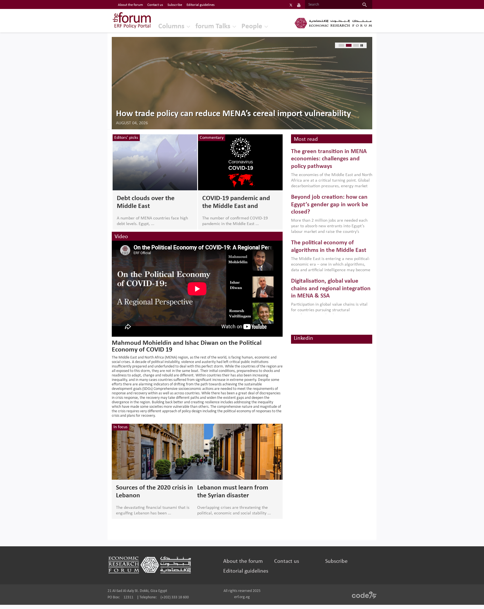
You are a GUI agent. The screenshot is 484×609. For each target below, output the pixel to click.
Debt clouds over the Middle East (145, 202)
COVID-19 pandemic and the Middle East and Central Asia (236, 202)
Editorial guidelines (201, 5)
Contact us (155, 5)
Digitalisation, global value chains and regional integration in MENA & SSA (331, 288)
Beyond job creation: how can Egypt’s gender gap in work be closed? (329, 204)
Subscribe (174, 5)
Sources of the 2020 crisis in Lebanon (154, 491)
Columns (171, 26)
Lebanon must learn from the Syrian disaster (232, 491)
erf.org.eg (242, 597)
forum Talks (213, 26)
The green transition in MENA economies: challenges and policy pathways (329, 159)
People (251, 26)
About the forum (130, 5)
